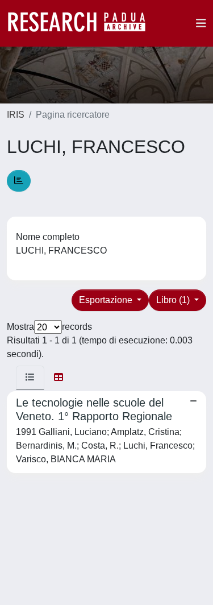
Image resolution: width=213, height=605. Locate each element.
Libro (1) (174, 300)
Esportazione (107, 300)
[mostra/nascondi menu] (201, 23)
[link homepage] (82, 23)
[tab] (30, 377)
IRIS (15, 114)
